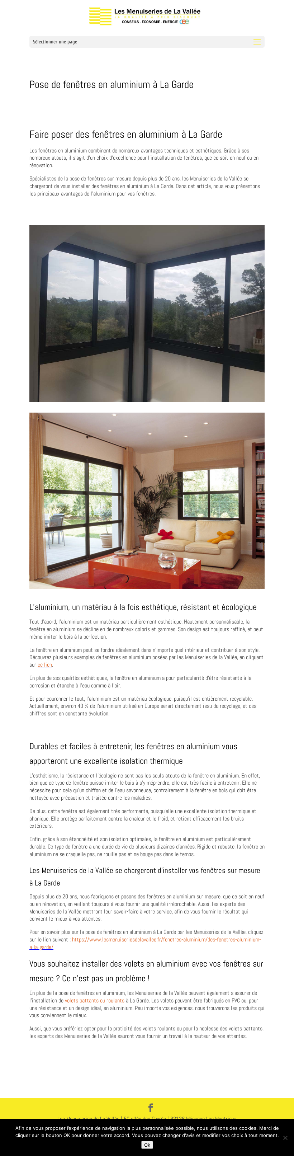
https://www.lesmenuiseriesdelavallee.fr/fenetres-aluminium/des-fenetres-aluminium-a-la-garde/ (145, 943)
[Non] (285, 1137)
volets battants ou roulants (94, 1000)
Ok (147, 1145)
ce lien (45, 664)
